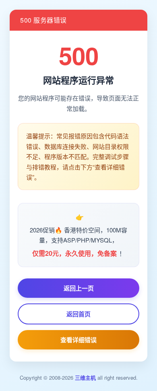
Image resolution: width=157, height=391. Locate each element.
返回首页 (78, 313)
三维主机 (85, 377)
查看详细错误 (78, 339)
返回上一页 (79, 288)
